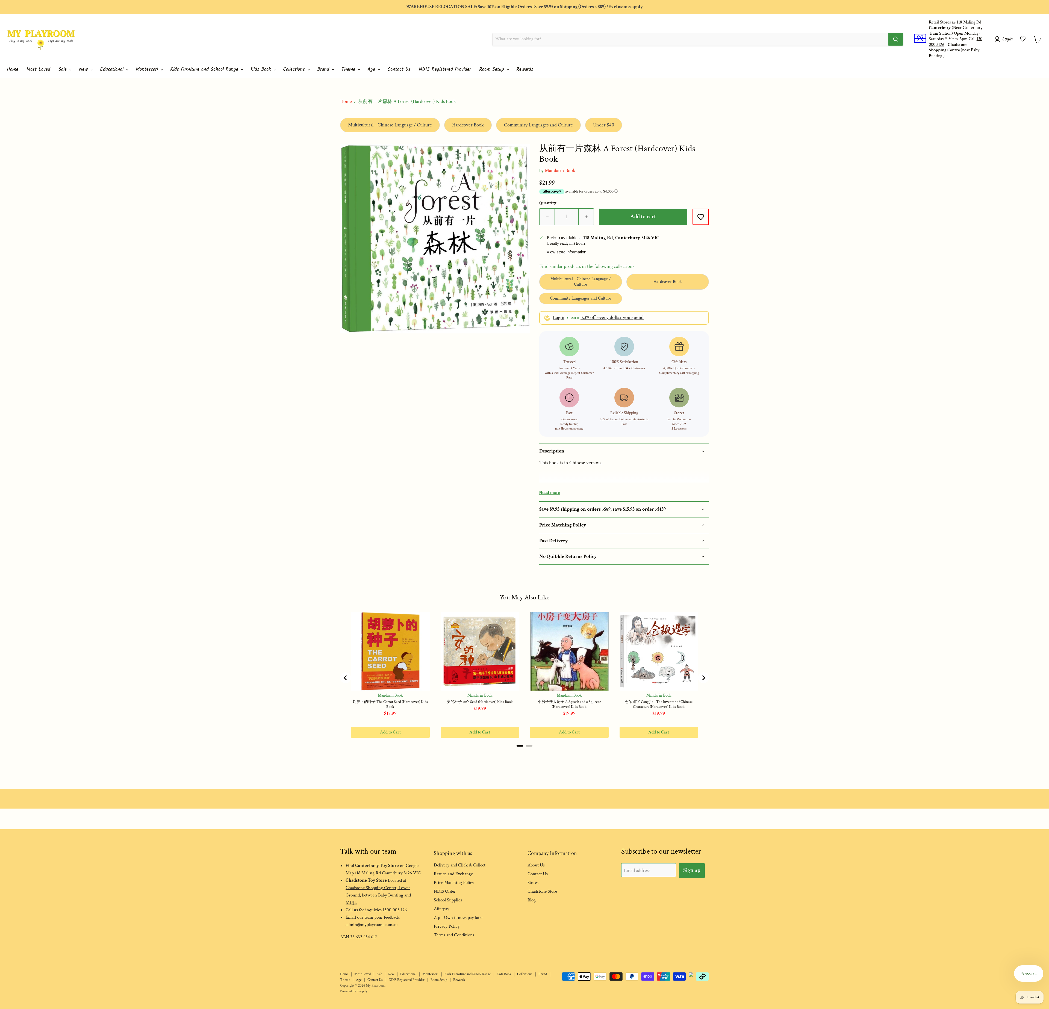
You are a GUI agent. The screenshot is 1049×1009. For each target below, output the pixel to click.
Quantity (547, 203)
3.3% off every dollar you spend (612, 317)
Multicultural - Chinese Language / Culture (390, 125)
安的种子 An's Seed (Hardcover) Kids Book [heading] (480, 701)
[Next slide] (703, 677)
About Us (536, 865)
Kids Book (262, 69)
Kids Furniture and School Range (205, 69)
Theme (349, 69)
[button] (1023, 39)
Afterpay (441, 909)
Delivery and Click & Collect (459, 865)
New (84, 69)
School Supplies (448, 900)
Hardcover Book (468, 125)
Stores (533, 883)
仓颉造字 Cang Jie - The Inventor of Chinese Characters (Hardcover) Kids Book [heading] (659, 704)
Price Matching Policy (454, 883)
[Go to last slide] (345, 677)
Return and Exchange (453, 874)
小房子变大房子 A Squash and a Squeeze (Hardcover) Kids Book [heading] (569, 704)
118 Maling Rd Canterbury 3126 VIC (388, 873)
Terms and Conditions (454, 935)
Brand (324, 69)
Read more (549, 492)
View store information (566, 252)
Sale (63, 69)
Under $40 (603, 125)
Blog (532, 900)
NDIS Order (445, 891)
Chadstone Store (542, 891)
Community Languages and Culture (538, 125)
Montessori (148, 69)
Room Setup (492, 69)
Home (12, 69)
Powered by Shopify (353, 991)
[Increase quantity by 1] (586, 216)
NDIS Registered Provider (445, 69)
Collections (295, 69)
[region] (524, 678)
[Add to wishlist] (701, 217)
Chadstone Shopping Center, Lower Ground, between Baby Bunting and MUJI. (378, 895)
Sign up (691, 870)
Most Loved (38, 69)
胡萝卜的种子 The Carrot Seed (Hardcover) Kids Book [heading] (390, 704)
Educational (112, 69)
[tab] (520, 746)
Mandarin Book (560, 170)
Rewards (524, 69)
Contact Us (399, 69)
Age (372, 69)
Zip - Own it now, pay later (458, 918)
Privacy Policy (447, 926)
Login (558, 317)
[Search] (895, 39)
